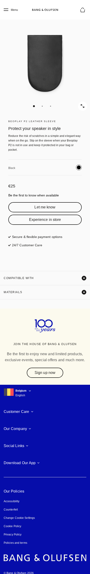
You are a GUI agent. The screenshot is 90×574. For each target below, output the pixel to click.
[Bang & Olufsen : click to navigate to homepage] (45, 10)
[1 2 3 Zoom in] (45, 61)
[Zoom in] (82, 106)
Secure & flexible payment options (37, 237)
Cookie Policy (12, 526)
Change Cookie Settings (19, 518)
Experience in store (45, 220)
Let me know (44, 207)
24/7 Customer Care (27, 245)
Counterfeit (11, 509)
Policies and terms (15, 542)
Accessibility (11, 501)
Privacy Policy (12, 534)
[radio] (79, 167)
